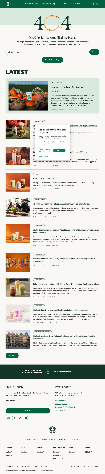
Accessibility (26, 466)
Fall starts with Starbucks (43, 178)
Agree (59, 150)
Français (9, 455)
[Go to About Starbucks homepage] (8, 3)
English (8, 452)
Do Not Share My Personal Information (20, 470)
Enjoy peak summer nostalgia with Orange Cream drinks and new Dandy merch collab (65, 284)
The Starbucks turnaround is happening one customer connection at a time (61, 204)
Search (94, 52)
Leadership (59, 410)
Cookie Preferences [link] (47, 470)
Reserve (62, 439)
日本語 (87, 452)
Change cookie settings (44, 150)
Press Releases (60, 400)
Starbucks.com (30, 439)
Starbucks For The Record (65, 407)
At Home (75, 439)
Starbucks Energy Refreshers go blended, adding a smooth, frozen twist (60, 310)
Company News (61, 404)
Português (57, 458)
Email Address (10, 400)
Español (56, 455)
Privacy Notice (43, 156)
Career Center (47, 439)
